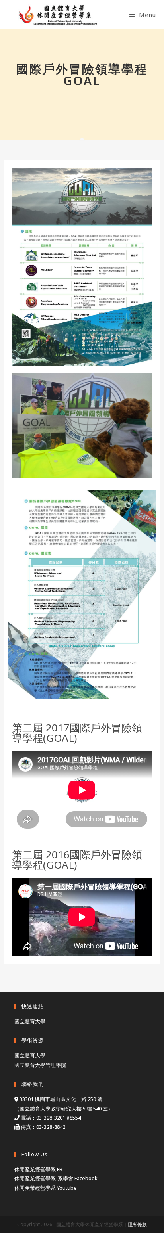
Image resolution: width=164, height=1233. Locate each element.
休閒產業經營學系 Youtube (45, 1187)
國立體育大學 (29, 1021)
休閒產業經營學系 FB (38, 1169)
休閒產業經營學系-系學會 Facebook (56, 1178)
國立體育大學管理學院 (40, 1064)
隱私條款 (137, 1224)
